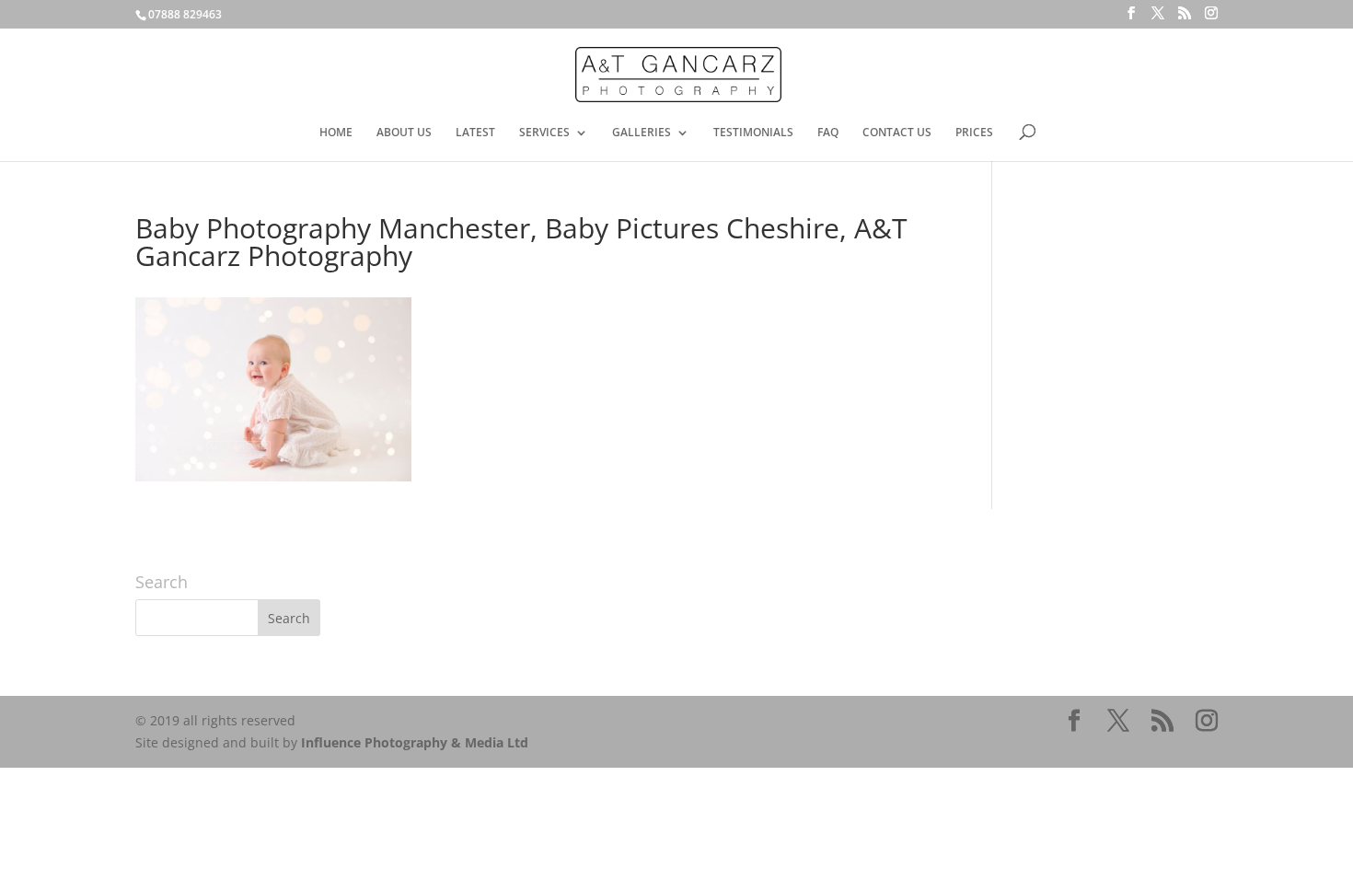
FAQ (827, 133)
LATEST (475, 133)
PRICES (974, 133)
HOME (336, 133)
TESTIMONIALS (753, 133)
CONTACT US (896, 133)
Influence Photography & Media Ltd (414, 742)
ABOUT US (404, 133)
